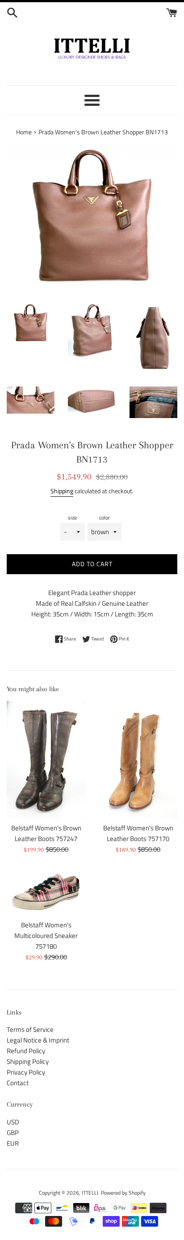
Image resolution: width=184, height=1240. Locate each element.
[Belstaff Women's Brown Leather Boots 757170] (138, 759)
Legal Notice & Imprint (38, 1040)
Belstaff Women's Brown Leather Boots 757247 (46, 833)
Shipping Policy (28, 1061)
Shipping (61, 490)
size (72, 517)
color (104, 517)
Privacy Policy (26, 1072)
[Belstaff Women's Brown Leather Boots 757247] (46, 759)
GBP (13, 1132)
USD (13, 1122)
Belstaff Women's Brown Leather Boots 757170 (138, 833)
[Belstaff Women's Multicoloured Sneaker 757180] (46, 891)
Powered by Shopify (123, 1192)
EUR (13, 1143)
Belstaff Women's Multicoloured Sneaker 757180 (46, 935)
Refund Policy (26, 1051)
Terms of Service (30, 1029)
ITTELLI (90, 1192)
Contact (18, 1083)
